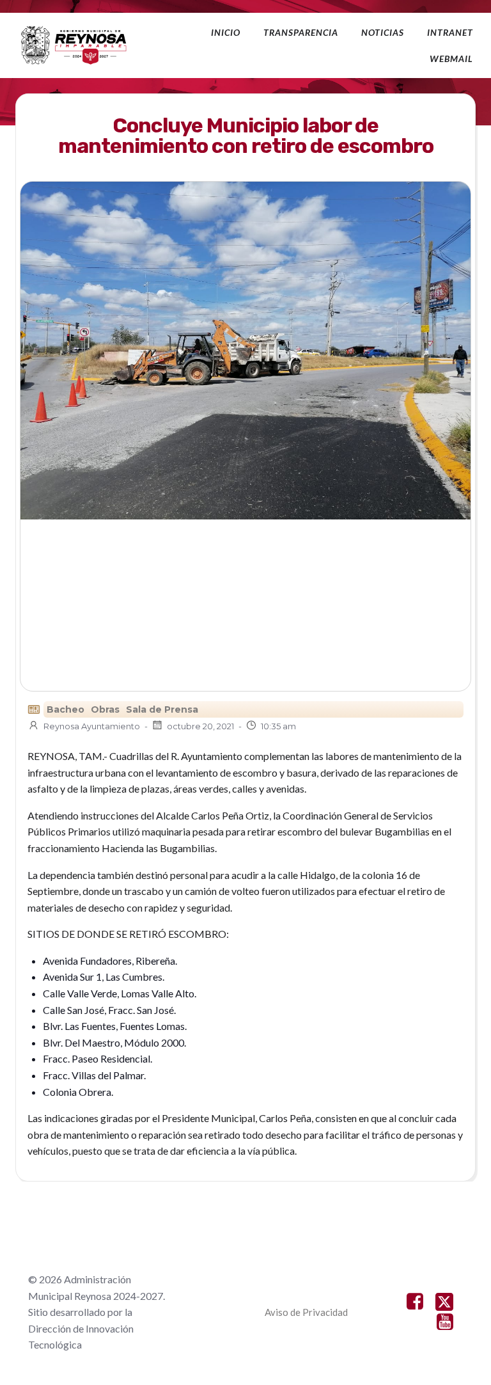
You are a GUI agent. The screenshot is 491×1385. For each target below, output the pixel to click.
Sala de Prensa (162, 709)
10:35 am (278, 726)
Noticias (382, 32)
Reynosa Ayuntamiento (91, 726)
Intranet (450, 32)
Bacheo (65, 709)
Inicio (225, 32)
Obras (105, 709)
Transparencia (300, 32)
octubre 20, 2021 (200, 726)
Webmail (451, 58)
